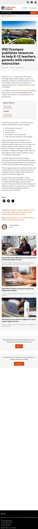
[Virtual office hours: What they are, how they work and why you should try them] (19, 255)
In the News (6, 212)
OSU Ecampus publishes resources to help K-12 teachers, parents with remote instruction (19, 56)
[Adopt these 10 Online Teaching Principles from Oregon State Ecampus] (19, 286)
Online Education (28, 218)
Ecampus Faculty (29, 210)
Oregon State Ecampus (6, 521)
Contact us (19, 364)
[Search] (28, 2)
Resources (18, 264)
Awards (15, 324)
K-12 (20, 218)
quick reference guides (20, 90)
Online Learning (7, 220)
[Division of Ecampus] (35, 2)
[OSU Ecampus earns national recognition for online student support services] (19, 317)
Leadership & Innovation (18, 212)
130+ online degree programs (29, 517)
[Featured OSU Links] (31, 2)
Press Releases (21, 214)
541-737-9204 (12, 528)
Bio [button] (11, 227)
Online (25, 8)
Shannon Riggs (8, 114)
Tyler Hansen (7, 106)
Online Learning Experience (8, 264)
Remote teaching (18, 220)
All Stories (13, 210)
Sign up (19, 346)
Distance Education (12, 218)
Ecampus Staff (30, 262)
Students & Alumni (26, 264)
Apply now (34, 13)
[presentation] (31, 2)
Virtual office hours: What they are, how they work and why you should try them (19, 259)
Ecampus (33, 8)
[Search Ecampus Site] (28, 2)
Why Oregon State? (6, 326)
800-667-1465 (4, 528)
